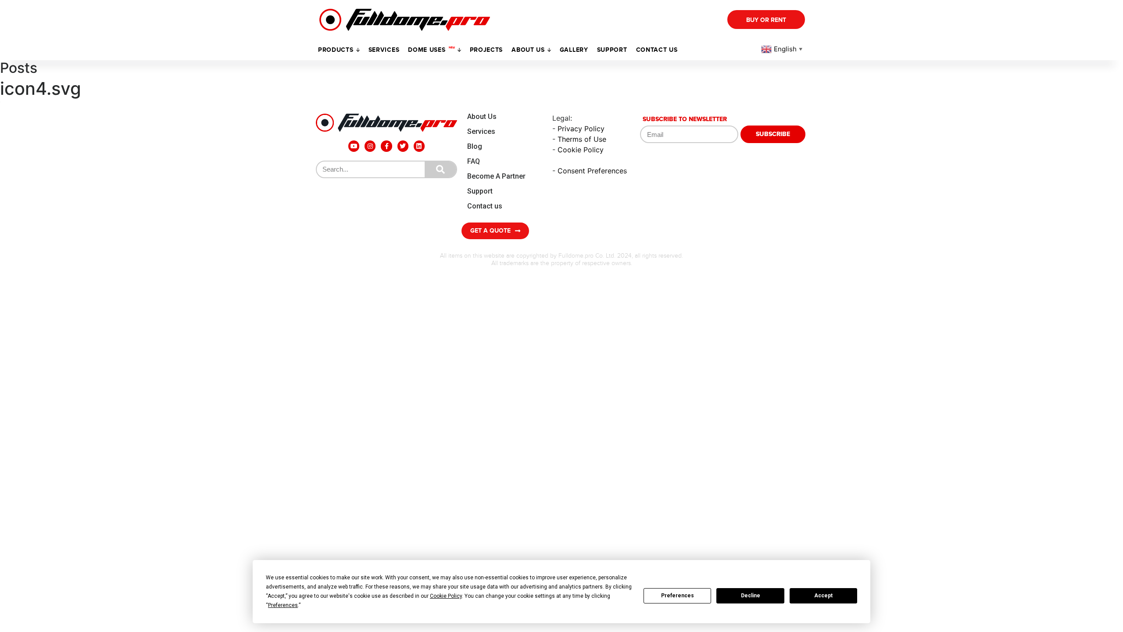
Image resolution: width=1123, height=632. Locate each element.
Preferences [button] (283, 605)
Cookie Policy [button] (446, 596)
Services (384, 50)
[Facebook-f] (386, 145)
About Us (482, 116)
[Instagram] (370, 145)
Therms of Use (582, 139)
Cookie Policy (581, 149)
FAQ (473, 161)
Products (336, 50)
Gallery (574, 50)
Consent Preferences (592, 170)
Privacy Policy (581, 128)
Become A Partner (496, 176)
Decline (750, 595)
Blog (474, 146)
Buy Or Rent (766, 20)
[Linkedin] (419, 145)
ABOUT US (528, 50)
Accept (823, 595)
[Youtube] (353, 145)
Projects (486, 50)
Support (480, 191)
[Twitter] (402, 145)
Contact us (657, 50)
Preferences (677, 595)
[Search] (440, 169)
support (612, 50)
